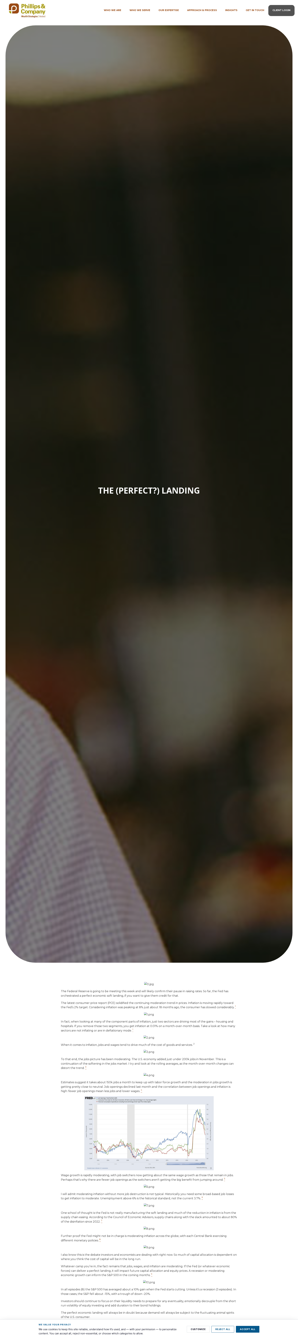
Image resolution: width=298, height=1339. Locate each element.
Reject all (222, 1329)
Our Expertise (168, 10)
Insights (231, 10)
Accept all (247, 1329)
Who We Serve (140, 10)
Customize (198, 1329)
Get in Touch (255, 10)
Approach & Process (202, 10)
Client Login (281, 10)
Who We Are (112, 10)
